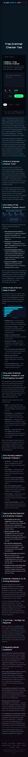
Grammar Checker (18, 156)
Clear (10, 96)
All (5, 104)
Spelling (11, 104)
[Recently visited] (25, 2)
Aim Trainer (12, 743)
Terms (17, 747)
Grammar (17, 104)
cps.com (13, 3)
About (18, 745)
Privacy (12, 747)
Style (5, 107)
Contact (24, 745)
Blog (14, 745)
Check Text (19, 96)
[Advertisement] (14, 22)
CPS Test (4, 639)
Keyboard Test (21, 743)
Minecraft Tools (6, 745)
